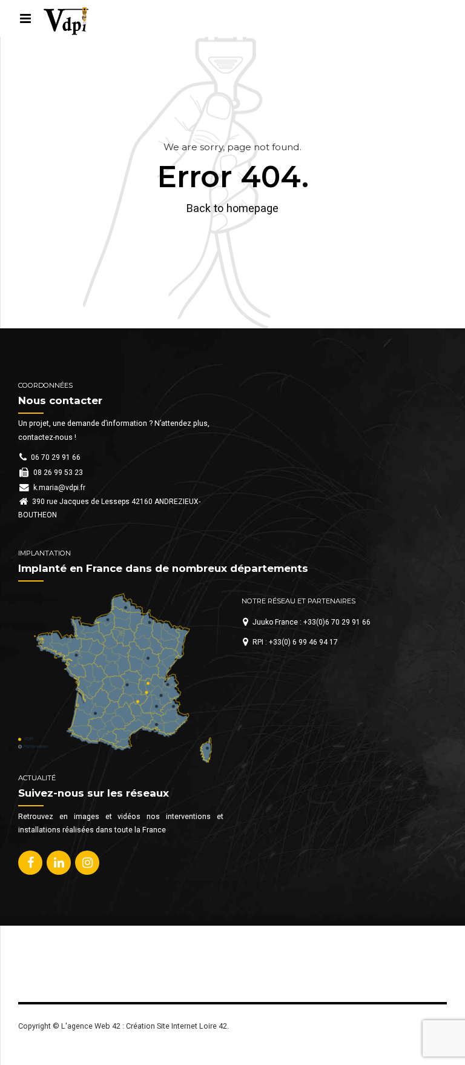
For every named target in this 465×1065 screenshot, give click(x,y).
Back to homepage (232, 208)
